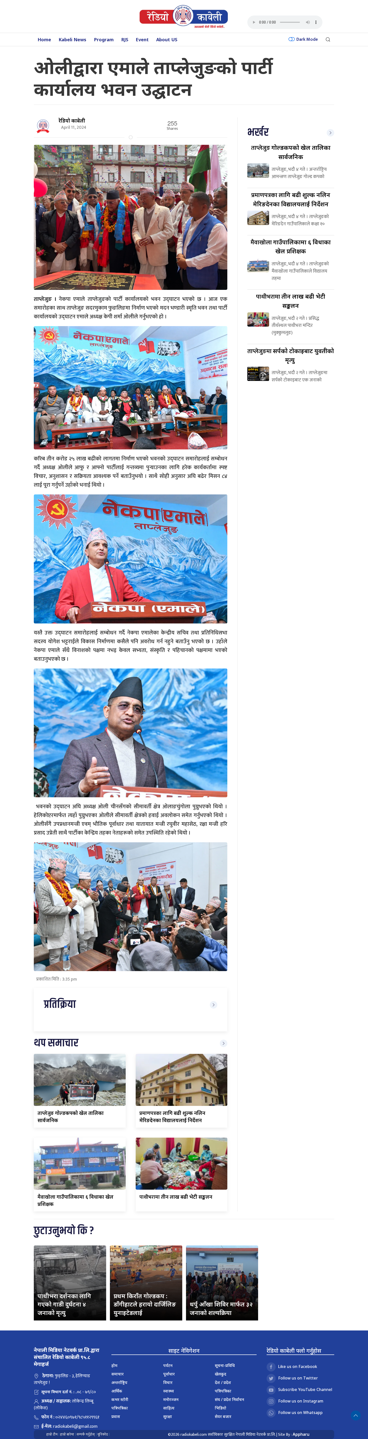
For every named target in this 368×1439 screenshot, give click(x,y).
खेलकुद (220, 1374)
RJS (124, 40)
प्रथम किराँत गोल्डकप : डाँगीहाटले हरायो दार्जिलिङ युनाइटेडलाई (145, 1304)
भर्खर (258, 132)
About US (166, 40)
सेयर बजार (223, 1416)
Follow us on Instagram (300, 1401)
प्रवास (115, 1416)
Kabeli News (72, 40)
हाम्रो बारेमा (67, 1434)
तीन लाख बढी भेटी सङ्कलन (175, 1196)
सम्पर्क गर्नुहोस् (86, 1434)
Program (104, 40)
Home (44, 40)
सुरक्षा (167, 1416)
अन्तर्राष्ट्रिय (119, 1382)
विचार (167, 1382)
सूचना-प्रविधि (225, 1365)
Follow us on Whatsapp (300, 1412)
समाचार (117, 1374)
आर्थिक (116, 1391)
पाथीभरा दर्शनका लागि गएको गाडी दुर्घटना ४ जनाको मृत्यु (64, 1304)
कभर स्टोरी (119, 1399)
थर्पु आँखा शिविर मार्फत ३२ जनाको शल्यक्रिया (221, 1308)
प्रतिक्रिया (60, 1004)
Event (142, 40)
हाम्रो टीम (52, 1434)
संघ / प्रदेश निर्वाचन (229, 1399)
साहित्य (168, 1408)
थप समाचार (56, 1043)
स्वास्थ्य (168, 1391)
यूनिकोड (102, 1434)
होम (114, 1365)
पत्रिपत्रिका (119, 1408)
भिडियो (220, 1408)
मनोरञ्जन (170, 1399)
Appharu (301, 1434)
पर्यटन (167, 1365)
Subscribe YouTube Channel (305, 1389)
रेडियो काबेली (72, 120)
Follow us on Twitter (298, 1378)
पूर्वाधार (169, 1374)
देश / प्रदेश (223, 1382)
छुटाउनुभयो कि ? (64, 1231)
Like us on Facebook (297, 1366)
